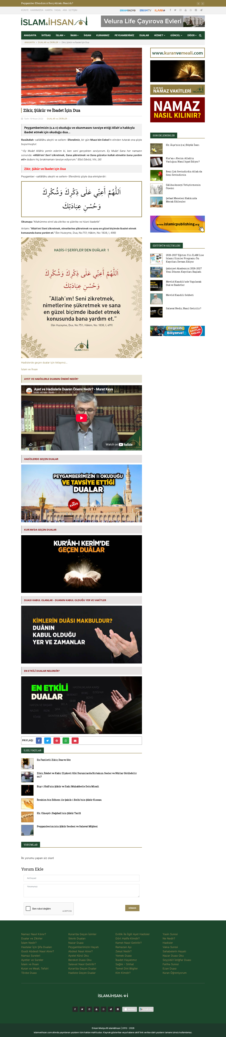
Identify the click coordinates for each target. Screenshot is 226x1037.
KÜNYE (25, 10)
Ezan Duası (170, 968)
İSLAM (60, 35)
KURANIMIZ (102, 35)
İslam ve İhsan (29, 369)
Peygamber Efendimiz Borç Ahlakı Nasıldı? (47, 3)
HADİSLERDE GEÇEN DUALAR (41, 459)
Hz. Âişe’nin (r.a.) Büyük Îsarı (182, 144)
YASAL (57, 10)
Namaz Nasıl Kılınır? (33, 934)
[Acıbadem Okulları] (177, 332)
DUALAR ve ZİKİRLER (48, 42)
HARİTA (49, 10)
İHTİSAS (46, 35)
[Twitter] (175, 10)
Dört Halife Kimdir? (127, 938)
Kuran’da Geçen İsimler (82, 934)
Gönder (132, 908)
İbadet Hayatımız (126, 960)
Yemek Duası (123, 955)
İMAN (73, 35)
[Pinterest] (196, 10)
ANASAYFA (30, 35)
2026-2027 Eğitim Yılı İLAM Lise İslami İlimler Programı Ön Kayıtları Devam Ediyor (185, 258)
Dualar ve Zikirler (32, 938)
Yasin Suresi (170, 934)
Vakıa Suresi (170, 947)
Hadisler (168, 942)
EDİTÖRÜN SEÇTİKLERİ (166, 245)
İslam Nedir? (29, 942)
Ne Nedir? (169, 938)
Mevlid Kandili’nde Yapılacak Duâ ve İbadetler (184, 283)
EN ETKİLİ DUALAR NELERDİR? (42, 670)
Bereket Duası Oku (79, 960)
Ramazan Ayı (123, 947)
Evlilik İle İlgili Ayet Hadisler (132, 934)
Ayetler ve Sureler (32, 960)
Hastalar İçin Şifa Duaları (36, 947)
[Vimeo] (110, 1009)
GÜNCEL (175, 35)
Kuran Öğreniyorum (175, 972)
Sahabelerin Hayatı (174, 951)
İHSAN (87, 35)
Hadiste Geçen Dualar (82, 972)
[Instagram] (181, 10)
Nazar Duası (76, 942)
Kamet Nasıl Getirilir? (128, 942)
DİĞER (191, 35)
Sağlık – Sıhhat (124, 964)
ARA (65, 10)
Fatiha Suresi (171, 964)
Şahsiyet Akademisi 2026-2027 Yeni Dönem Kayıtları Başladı (184, 270)
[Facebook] (171, 10)
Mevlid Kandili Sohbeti (180, 295)
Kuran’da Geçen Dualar (82, 968)
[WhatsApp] (191, 10)
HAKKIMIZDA (36, 10)
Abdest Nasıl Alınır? (80, 951)
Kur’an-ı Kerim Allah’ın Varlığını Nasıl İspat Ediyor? (183, 160)
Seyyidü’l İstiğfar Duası (177, 960)
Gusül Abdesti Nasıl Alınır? (37, 951)
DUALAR (144, 35)
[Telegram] (201, 10)
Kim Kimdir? (123, 972)
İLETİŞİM (73, 10)
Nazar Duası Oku (173, 955)
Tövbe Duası (29, 972)
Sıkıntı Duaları (77, 938)
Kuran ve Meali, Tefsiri (34, 968)
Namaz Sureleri (30, 955)
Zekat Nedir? (123, 951)
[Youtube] (186, 10)
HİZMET (159, 35)
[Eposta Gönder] (75, 740)
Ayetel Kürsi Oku (78, 955)
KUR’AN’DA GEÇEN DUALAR (40, 529)
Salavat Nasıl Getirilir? (82, 964)
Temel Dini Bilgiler (126, 968)
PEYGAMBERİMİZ (124, 35)
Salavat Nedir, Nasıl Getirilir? (183, 308)
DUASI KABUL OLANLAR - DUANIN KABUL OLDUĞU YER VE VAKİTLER (65, 600)
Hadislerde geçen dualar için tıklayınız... (44, 362)
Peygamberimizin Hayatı (83, 947)
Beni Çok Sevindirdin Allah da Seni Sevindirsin (184, 173)
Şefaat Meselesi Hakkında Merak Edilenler (181, 200)
